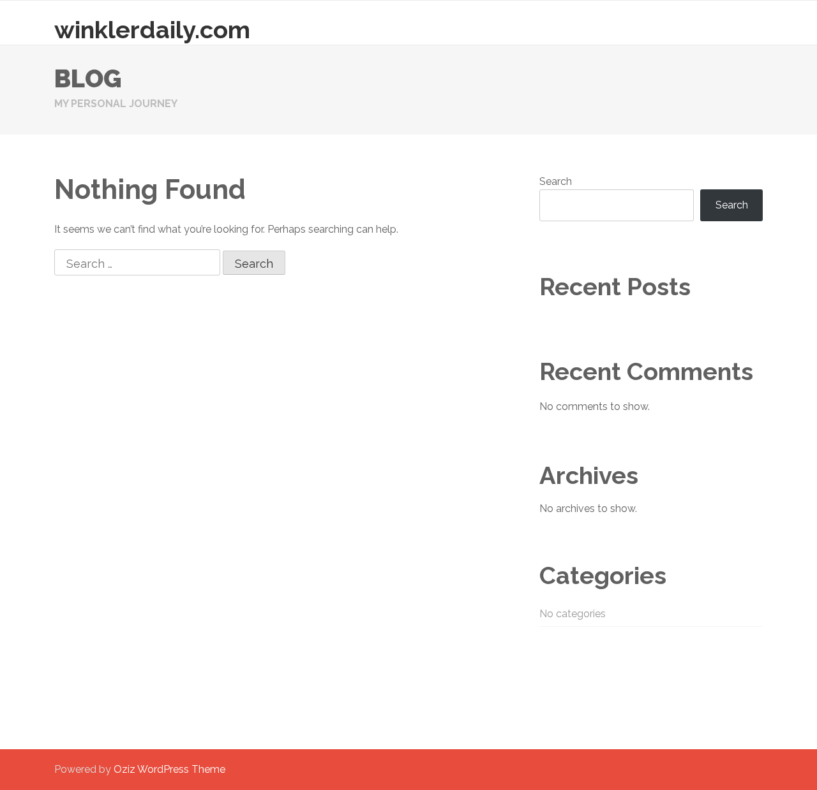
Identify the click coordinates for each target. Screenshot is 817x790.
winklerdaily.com (152, 29)
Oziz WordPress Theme (169, 769)
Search (555, 181)
